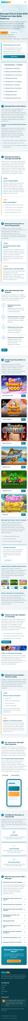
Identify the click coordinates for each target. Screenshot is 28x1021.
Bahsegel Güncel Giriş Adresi (13, 68)
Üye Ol (4, 350)
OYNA (23, 395)
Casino (2, 989)
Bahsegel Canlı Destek (11, 94)
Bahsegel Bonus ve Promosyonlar (14, 75)
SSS (2, 993)
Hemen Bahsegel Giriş (14, 961)
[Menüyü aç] (25, 2)
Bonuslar (3, 987)
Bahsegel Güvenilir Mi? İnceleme (14, 71)
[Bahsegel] (6, 2)
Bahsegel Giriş (14, 32)
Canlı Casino (7, 560)
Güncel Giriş (14, 56)
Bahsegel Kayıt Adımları (11, 78)
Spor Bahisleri (6, 642)
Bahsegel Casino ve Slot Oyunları (14, 81)
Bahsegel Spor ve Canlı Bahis (13, 84)
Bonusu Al (4, 32)
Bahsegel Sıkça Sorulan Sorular (13, 98)
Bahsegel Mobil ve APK (11, 91)
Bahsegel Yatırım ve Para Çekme (14, 88)
